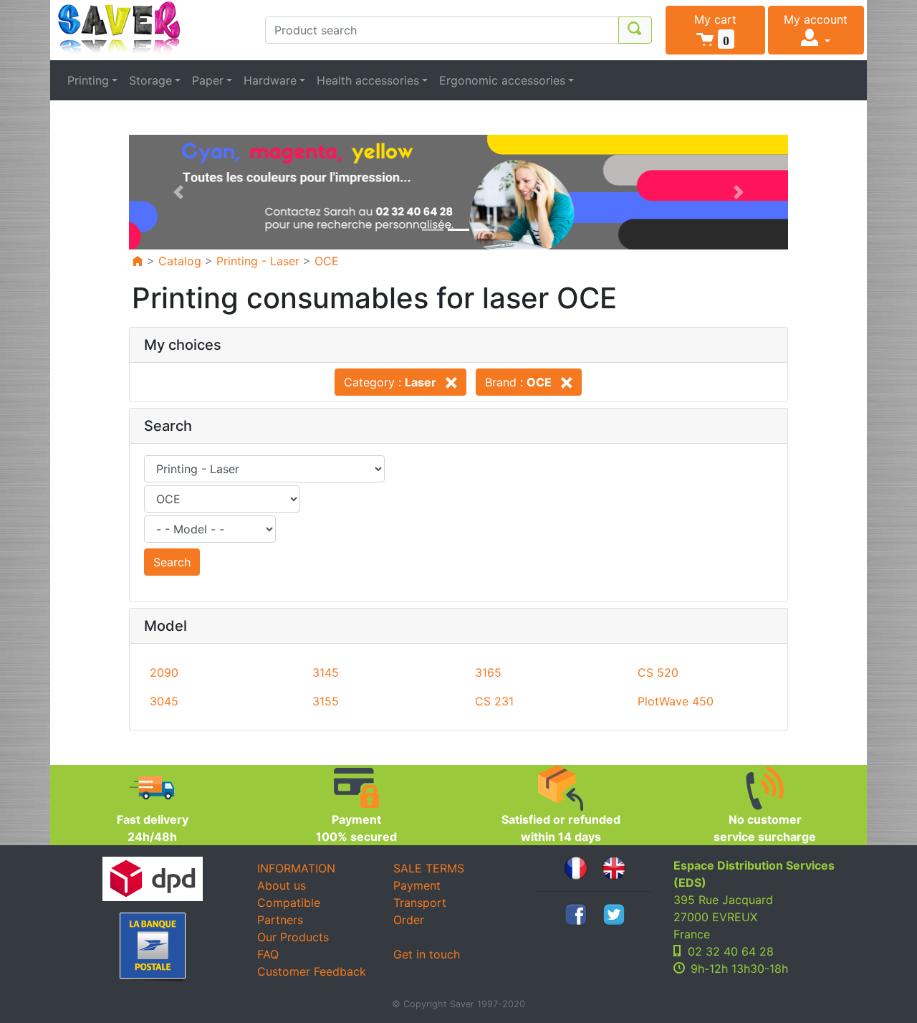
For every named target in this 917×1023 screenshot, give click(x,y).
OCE (327, 261)
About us (281, 885)
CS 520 (658, 672)
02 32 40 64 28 (731, 951)
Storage (150, 80)
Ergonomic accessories (502, 80)
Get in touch (426, 954)
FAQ (268, 954)
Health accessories (368, 80)
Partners (280, 920)
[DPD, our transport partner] (152, 879)
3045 (164, 701)
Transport (419, 902)
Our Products (293, 937)
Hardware (270, 80)
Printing (88, 80)
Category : (390, 382)
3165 (488, 672)
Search (172, 562)
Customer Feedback (311, 971)
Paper (208, 80)
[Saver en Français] (576, 867)
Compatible (288, 902)
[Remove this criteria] (448, 382)
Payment (417, 885)
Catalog (179, 261)
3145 (325, 672)
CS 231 (494, 701)
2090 (164, 672)
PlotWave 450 (676, 701)
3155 (325, 701)
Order (408, 920)
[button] (715, 30)
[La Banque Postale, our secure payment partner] (152, 948)
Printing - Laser (257, 261)
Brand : (518, 382)
